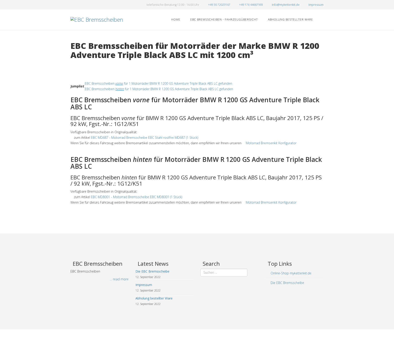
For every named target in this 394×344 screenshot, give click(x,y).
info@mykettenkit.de (286, 5)
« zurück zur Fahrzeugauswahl (92, 64)
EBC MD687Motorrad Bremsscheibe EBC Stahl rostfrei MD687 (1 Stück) (144, 137)
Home (175, 19)
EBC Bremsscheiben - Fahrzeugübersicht (223, 19)
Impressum (316, 5)
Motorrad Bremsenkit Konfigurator (271, 143)
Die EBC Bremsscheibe (287, 283)
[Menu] (322, 19)
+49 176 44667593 (251, 5)
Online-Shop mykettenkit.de (290, 273)
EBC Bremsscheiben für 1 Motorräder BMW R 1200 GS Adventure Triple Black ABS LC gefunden (158, 83)
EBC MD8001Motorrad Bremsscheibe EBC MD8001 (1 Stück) (136, 197)
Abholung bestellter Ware (290, 19)
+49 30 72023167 (219, 5)
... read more (119, 279)
